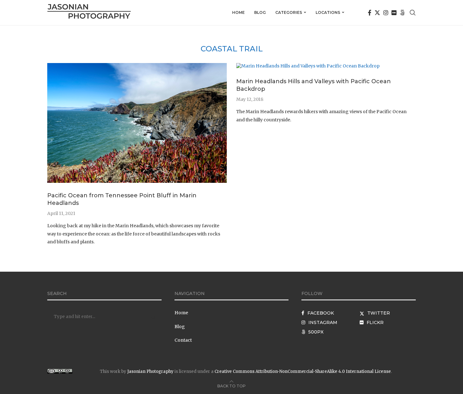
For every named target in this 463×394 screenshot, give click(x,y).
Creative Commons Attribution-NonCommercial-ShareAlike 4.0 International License (302, 371)
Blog (260, 12)
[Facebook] (369, 12)
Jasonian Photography (150, 371)
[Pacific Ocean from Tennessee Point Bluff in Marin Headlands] (137, 66)
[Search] (412, 12)
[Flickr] (394, 12)
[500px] (402, 12)
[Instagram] (385, 12)
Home (238, 12)
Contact (183, 340)
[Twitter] (377, 12)
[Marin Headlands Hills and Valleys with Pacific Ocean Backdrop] (308, 66)
